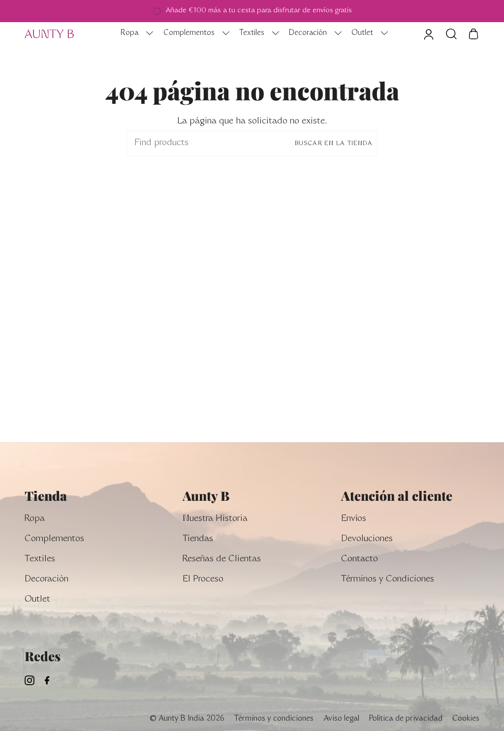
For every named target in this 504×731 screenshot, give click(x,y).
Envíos (353, 519)
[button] (134, 34)
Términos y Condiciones (387, 580)
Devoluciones (367, 539)
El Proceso (203, 580)
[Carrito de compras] (473, 34)
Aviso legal (341, 719)
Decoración (46, 580)
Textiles (40, 559)
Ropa (35, 519)
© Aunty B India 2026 (186, 719)
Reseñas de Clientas (222, 559)
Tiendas (198, 539)
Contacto (359, 559)
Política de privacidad (405, 719)
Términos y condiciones (274, 719)
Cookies (465, 719)
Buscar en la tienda (334, 144)
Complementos (54, 539)
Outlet (37, 600)
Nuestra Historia (215, 519)
